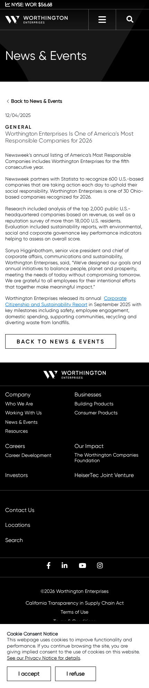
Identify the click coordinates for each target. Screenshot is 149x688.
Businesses (87, 395)
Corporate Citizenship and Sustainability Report (65, 301)
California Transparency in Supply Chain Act (75, 603)
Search (14, 540)
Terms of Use (74, 612)
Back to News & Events (36, 101)
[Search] (130, 19)
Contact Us (19, 510)
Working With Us (23, 412)
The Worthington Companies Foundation (106, 457)
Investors (16, 475)
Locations (17, 525)
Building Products (93, 403)
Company (17, 395)
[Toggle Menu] (102, 19)
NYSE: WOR (31, 4)
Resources (16, 431)
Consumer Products (95, 412)
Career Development (28, 455)
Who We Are (19, 403)
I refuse (76, 673)
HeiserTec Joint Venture (104, 475)
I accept (29, 673)
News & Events (21, 422)
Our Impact (89, 446)
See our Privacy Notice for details (43, 658)
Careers (15, 446)
